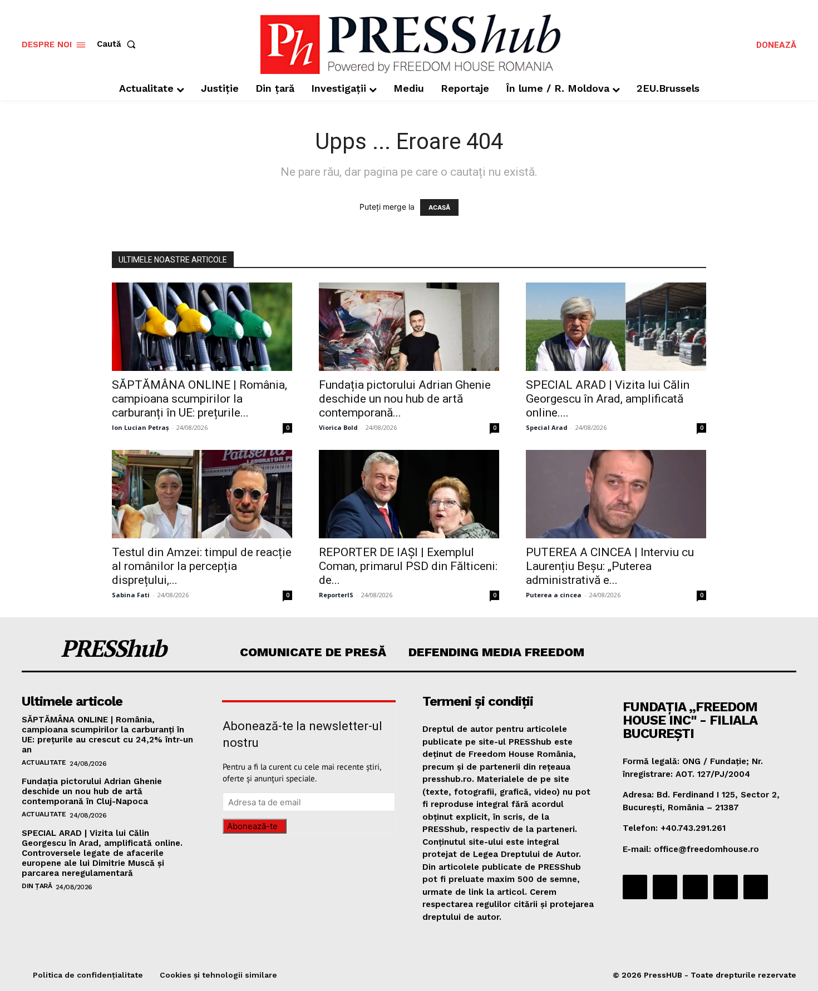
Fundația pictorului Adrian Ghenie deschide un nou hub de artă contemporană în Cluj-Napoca (92, 791)
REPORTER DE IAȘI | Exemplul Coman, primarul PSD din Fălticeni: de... (408, 566)
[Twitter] (725, 887)
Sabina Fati (131, 595)
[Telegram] (695, 887)
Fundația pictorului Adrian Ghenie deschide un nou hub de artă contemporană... (405, 398)
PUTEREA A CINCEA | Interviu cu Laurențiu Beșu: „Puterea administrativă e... (610, 566)
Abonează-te (252, 826)
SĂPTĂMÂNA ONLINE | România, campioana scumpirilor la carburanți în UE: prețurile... (199, 398)
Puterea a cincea (554, 595)
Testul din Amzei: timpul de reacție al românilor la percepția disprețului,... (202, 566)
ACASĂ (439, 207)
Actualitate (44, 762)
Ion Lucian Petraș (140, 427)
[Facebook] (635, 887)
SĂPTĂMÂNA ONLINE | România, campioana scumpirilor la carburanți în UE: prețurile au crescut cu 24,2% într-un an (107, 735)
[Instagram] (665, 887)
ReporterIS (336, 595)
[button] (118, 44)
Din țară (37, 886)
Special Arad (547, 427)
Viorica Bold (338, 427)
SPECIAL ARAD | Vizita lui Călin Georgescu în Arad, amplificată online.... (607, 398)
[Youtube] (755, 887)
